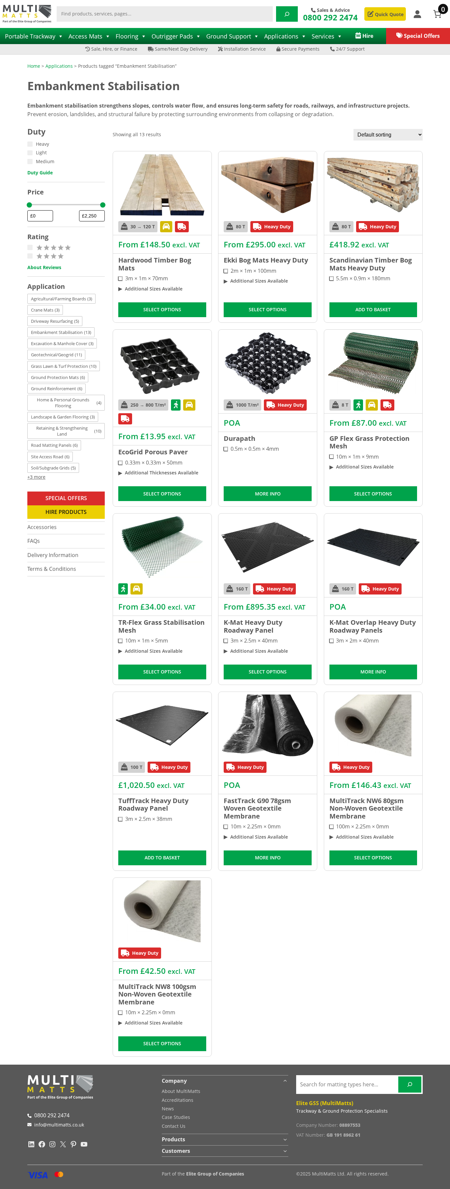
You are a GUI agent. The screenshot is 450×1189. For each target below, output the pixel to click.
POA (232, 422)
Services (323, 36)
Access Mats (85, 36)
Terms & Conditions (51, 568)
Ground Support (228, 36)
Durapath (239, 439)
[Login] (417, 14)
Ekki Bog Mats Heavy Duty (266, 260)
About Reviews (44, 267)
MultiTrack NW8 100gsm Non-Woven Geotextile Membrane (157, 994)
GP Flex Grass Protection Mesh (369, 442)
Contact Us (173, 1126)
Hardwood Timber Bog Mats (154, 264)
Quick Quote (389, 14)
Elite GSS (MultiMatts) (324, 1103)
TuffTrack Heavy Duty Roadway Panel (153, 804)
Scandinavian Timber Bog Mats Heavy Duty (370, 264)
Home (33, 66)
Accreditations (177, 1100)
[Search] (286, 14)
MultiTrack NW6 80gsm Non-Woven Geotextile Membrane (366, 808)
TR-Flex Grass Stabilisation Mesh (161, 626)
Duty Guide (40, 172)
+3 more (36, 477)
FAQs (33, 540)
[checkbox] (61, 299)
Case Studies (176, 1117)
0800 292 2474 (330, 17)
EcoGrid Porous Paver (153, 452)
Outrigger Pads (172, 36)
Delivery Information (52, 555)
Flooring (127, 36)
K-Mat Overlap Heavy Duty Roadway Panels (372, 626)
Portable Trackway (30, 36)
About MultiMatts (181, 1091)
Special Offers (66, 498)
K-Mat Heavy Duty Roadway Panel (253, 626)
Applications (281, 36)
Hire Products (66, 512)
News (168, 1108)
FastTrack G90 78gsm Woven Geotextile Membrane (257, 808)
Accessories (42, 527)
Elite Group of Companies (215, 1174)
